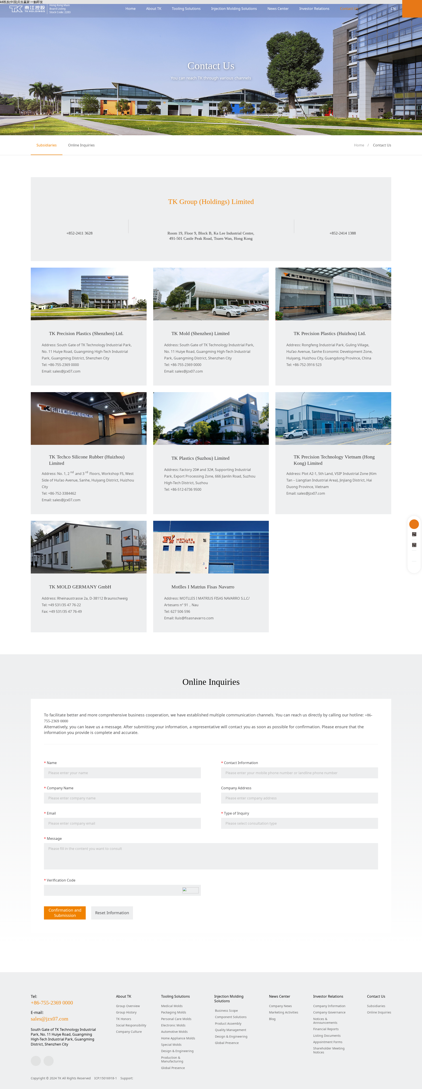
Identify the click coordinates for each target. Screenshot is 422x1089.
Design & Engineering (177, 1051)
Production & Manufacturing (172, 1059)
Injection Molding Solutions (234, 8)
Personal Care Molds (176, 1019)
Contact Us (349, 8)
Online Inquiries (81, 145)
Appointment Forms (327, 1042)
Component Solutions (231, 1017)
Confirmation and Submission (65, 912)
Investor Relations (314, 8)
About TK (153, 8)
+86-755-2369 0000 (52, 1003)
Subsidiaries (46, 145)
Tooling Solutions (186, 8)
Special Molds (171, 1044)
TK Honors (123, 1019)
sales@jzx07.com (49, 1019)
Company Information (329, 1006)
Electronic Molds (173, 1025)
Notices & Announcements (325, 1021)
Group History (126, 1012)
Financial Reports (326, 1029)
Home (131, 8)
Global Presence (173, 1068)
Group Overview (128, 1006)
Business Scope (226, 1010)
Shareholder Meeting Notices (329, 1050)
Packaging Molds (173, 1012)
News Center (278, 8)
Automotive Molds (174, 1032)
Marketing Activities (283, 1012)
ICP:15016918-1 (105, 1078)
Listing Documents (327, 1035)
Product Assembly (228, 1023)
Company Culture (129, 1032)
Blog (272, 1019)
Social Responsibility (131, 1025)
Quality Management (230, 1030)
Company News (280, 1006)
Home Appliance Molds (178, 1038)
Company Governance (329, 1012)
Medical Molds (172, 1006)
